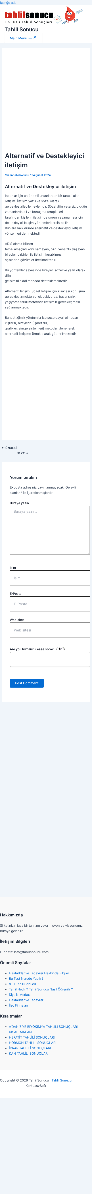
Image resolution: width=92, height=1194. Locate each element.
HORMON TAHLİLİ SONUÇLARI (32, 1043)
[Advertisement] (46, 101)
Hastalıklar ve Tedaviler (26, 1000)
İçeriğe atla (8, 3)
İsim (13, 567)
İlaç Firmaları (18, 1005)
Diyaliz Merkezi (20, 995)
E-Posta (15, 593)
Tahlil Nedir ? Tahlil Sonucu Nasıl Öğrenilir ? (41, 989)
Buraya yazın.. (20, 503)
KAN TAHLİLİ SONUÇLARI (28, 1054)
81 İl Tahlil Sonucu (22, 984)
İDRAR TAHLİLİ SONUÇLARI (30, 1048)
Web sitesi (17, 620)
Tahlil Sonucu (21, 29)
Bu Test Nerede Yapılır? (26, 979)
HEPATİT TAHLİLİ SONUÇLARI (32, 1037)
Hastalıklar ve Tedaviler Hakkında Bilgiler (39, 973)
